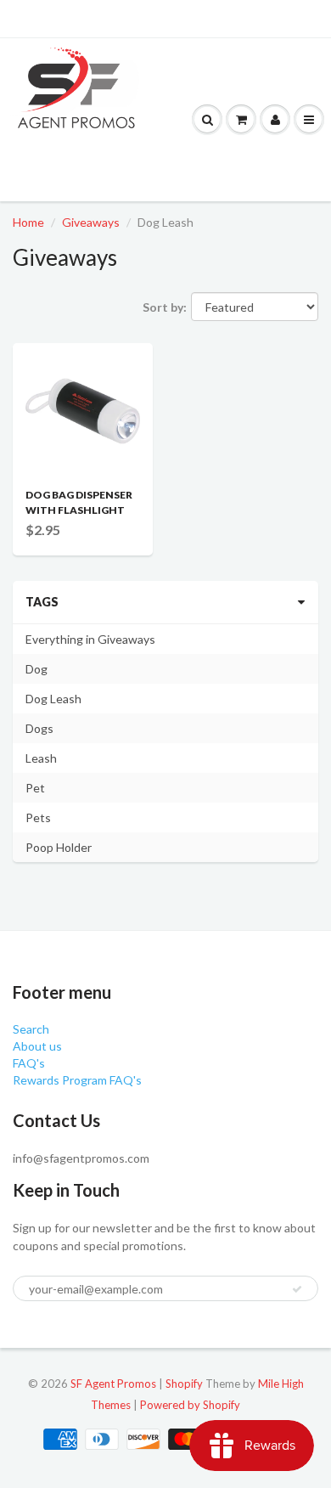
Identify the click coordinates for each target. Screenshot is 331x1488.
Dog (36, 669)
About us (37, 1046)
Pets (38, 817)
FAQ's (29, 1063)
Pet (35, 788)
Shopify (184, 1383)
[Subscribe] (297, 1289)
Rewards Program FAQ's (77, 1080)
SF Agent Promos (113, 1383)
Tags (42, 602)
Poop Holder (58, 847)
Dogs (39, 728)
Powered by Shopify (190, 1405)
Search (31, 1029)
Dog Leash (53, 698)
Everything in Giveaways (90, 639)
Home (28, 222)
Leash (41, 758)
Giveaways (91, 222)
